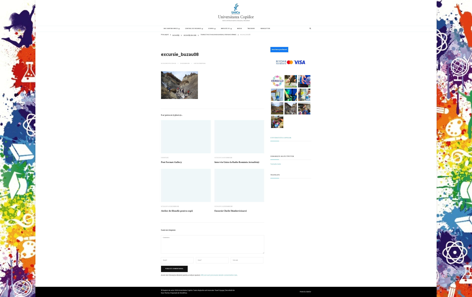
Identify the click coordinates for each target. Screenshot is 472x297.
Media (239, 29)
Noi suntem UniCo (171, 29)
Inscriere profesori (279, 49)
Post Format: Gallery (171, 162)
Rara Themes (165, 293)
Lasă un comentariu (200, 63)
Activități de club (190, 35)
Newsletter (265, 29)
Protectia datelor (305, 292)
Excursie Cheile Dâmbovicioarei (230, 210)
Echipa (211, 29)
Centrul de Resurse (193, 29)
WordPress (183, 293)
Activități (175, 35)
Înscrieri (251, 29)
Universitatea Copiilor (236, 17)
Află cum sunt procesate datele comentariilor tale (218, 275)
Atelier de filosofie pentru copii (177, 210)
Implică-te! (225, 29)
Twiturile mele (275, 164)
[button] (277, 80)
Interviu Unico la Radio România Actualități (236, 162)
